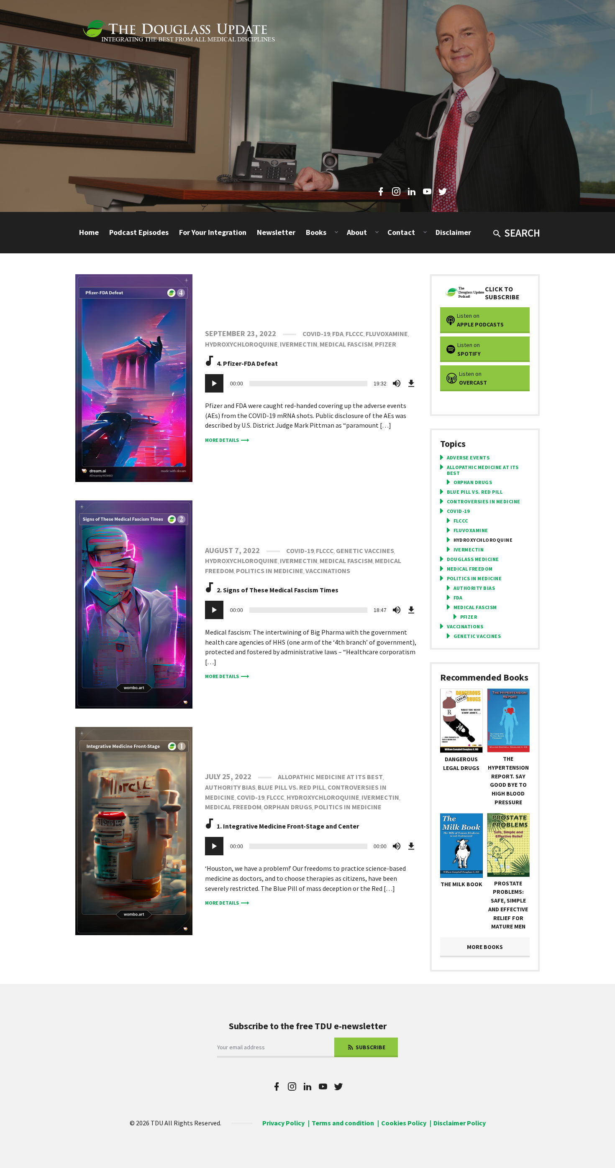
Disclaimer (453, 232)
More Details (222, 440)
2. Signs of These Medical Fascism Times (277, 590)
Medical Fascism (346, 344)
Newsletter (276, 232)
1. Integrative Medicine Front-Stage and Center (288, 826)
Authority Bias (230, 787)
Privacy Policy (283, 1123)
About (357, 232)
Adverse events (468, 458)
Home (89, 232)
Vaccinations (327, 570)
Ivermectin (299, 344)
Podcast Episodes (139, 232)
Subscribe (369, 1047)
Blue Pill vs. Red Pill (291, 787)
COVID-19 (316, 333)
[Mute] (396, 383)
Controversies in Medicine (483, 502)
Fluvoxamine (387, 333)
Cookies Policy (403, 1123)
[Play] (214, 383)
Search (522, 233)
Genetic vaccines (365, 550)
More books (485, 947)
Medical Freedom (233, 807)
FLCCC (355, 333)
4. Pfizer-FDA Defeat (247, 363)
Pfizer (385, 344)
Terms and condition (343, 1123)
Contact (401, 232)
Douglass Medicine (473, 559)
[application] (311, 383)
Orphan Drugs (288, 807)
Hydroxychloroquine (241, 344)
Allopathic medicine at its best (330, 777)
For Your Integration (212, 232)
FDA (337, 333)
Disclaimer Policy (459, 1123)
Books (316, 232)
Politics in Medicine (269, 570)
